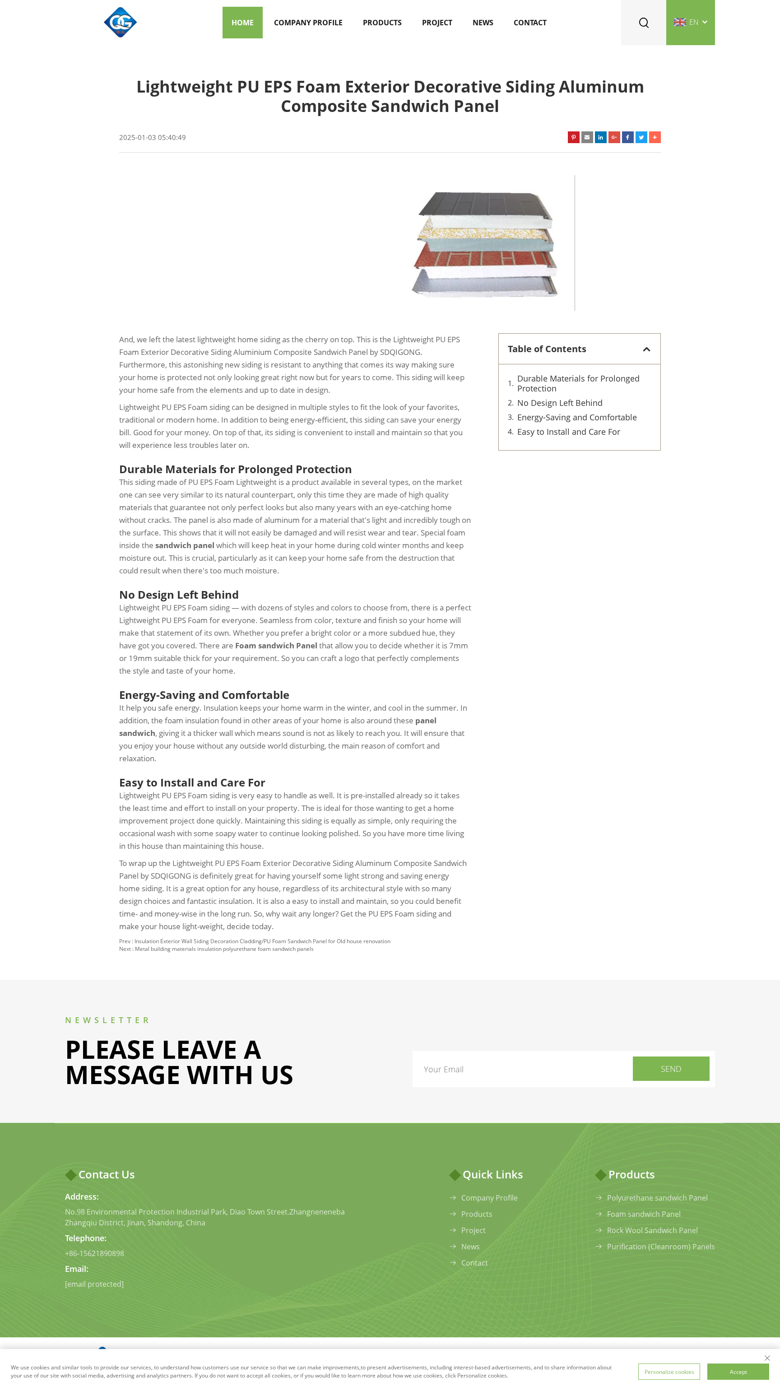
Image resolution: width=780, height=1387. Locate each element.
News (483, 23)
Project (437, 23)
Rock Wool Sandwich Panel (652, 1230)
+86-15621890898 (94, 1253)
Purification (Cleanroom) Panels (661, 1247)
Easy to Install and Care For (568, 432)
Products (382, 23)
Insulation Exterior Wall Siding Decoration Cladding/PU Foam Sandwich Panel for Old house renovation (262, 941)
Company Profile (308, 23)
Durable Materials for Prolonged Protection (578, 383)
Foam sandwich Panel (644, 1214)
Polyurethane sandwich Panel (657, 1198)
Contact (530, 23)
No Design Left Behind (560, 403)
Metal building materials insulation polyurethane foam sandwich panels (224, 949)
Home (243, 23)
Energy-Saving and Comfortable (577, 417)
